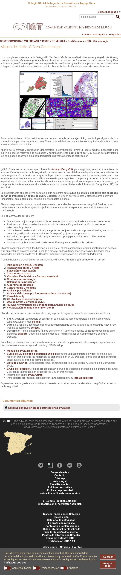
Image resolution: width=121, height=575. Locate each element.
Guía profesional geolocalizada (61, 529)
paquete (23, 333)
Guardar (108, 556)
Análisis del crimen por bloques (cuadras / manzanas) (39, 293)
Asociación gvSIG (62, 169)
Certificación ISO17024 (61, 541)
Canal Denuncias (60, 484)
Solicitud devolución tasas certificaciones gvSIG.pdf (39, 407)
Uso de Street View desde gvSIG (26, 302)
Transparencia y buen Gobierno (61, 514)
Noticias (65, 547)
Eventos (77, 547)
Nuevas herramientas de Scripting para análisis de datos (40, 304)
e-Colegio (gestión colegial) (60, 500)
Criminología (100, 41)
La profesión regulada (61, 523)
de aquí (36, 321)
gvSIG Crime (35, 374)
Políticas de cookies (60, 487)
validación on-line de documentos (60, 493)
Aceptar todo (108, 564)
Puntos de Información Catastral (61, 535)
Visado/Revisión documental (61, 532)
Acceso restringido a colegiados (101, 34)
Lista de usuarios (17, 362)
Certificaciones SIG (79, 41)
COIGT (7, 420)
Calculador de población (21, 282)
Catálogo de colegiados (61, 520)
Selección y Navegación (21, 270)
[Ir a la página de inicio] (27, 30)
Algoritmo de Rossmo (20, 285)
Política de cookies (15, 562)
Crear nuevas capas (19, 273)
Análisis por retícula (19, 290)
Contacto (59, 475)
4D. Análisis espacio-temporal (24, 299)
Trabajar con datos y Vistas (23, 267)
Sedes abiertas (60, 472)
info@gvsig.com (83, 377)
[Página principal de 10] (79, 30)
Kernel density (15, 296)
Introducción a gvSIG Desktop (25, 265)
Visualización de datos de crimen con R (30, 307)
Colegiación (61, 517)
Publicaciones (49, 547)
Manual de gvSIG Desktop (22, 350)
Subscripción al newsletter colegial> (60, 503)
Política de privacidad (60, 490)
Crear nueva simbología (21, 279)
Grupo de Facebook (18, 368)
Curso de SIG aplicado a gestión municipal (32, 353)
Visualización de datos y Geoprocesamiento (33, 276)
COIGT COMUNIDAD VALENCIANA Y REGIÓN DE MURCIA (32, 41)
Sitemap (60, 478)
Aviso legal (59, 481)
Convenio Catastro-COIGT (61, 538)
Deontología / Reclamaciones (61, 526)
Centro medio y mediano (21, 287)
